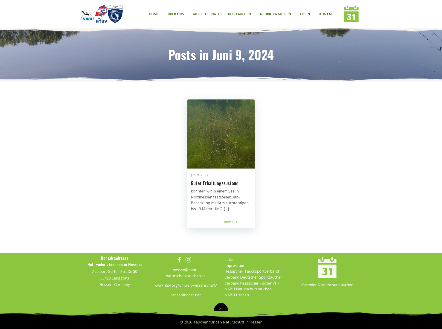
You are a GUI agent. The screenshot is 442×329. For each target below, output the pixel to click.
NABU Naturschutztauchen (248, 288)
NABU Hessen (236, 294)
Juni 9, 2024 (199, 175)
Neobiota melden (275, 14)
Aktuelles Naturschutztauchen (222, 14)
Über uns (176, 14)
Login (305, 14)
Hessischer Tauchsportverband (251, 271)
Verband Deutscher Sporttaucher (253, 277)
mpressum (234, 265)
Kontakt (327, 14)
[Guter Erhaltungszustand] (221, 133)
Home (154, 14)
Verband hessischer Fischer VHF (251, 283)
